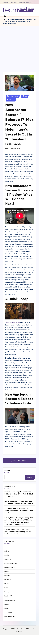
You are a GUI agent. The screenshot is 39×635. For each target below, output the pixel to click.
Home (4, 19)
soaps (6, 604)
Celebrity (7, 559)
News (25, 96)
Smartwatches (9, 600)
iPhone (6, 571)
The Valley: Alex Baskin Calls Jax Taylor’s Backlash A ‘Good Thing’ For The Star (18, 510)
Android (7, 547)
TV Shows (10, 100)
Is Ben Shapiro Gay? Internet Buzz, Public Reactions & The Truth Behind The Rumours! (18, 494)
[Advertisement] (19, 47)
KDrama (7, 575)
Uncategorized (9, 616)
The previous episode (12, 322)
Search (7, 470)
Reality (6, 592)
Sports (6, 608)
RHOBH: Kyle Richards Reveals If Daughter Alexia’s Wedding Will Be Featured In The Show (17, 531)
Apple (6, 555)
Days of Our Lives (10, 563)
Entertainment (12, 96)
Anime (6, 551)
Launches (7, 580)
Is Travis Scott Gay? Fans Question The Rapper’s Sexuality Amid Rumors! (18, 502)
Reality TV (8, 596)
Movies (6, 584)
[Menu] (5, 15)
